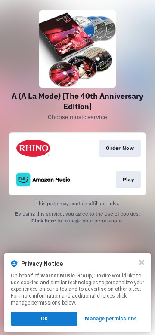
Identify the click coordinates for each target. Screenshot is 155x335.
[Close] (142, 262)
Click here (43, 220)
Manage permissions (111, 319)
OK (44, 319)
